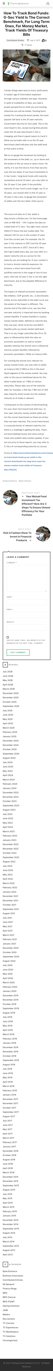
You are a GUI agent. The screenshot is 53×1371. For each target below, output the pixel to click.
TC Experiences (10, 1327)
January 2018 (9, 1094)
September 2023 (11, 805)
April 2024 (8, 775)
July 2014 (7, 1237)
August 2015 (9, 1189)
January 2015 (9, 1215)
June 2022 (8, 870)
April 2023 (8, 827)
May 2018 (7, 1077)
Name (10, 597)
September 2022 (11, 857)
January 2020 (9, 991)
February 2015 (10, 1211)
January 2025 (9, 736)
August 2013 (9, 1250)
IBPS (5, 1293)
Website (10, 622)
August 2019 (9, 1012)
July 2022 (7, 866)
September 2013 (11, 1246)
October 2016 (9, 1155)
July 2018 (7, 1069)
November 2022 (10, 848)
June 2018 (8, 1073)
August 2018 (9, 1064)
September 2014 (11, 1228)
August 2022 (9, 861)
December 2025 (10, 693)
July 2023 (8, 814)
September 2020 (11, 956)
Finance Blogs (10, 1288)
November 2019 (10, 999)
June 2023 (8, 818)
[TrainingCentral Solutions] (18, 3)
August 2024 (9, 758)
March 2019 (8, 1034)
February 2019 (10, 1038)
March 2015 (8, 1207)
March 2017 (8, 1138)
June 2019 (8, 1021)
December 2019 (10, 995)
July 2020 (8, 965)
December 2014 (10, 1220)
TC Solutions (9, 1336)
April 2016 (8, 1168)
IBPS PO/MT (9, 1301)
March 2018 (8, 1086)
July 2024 (8, 762)
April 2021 (8, 930)
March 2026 (9, 689)
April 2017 (8, 1133)
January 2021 (9, 943)
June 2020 (8, 969)
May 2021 (7, 926)
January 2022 (9, 892)
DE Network (8, 1284)
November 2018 (10, 1051)
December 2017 (10, 1099)
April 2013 (8, 1254)
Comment (12, 563)
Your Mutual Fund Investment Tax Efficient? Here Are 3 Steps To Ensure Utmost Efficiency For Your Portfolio (26, 504)
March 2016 (8, 1172)
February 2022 (10, 887)
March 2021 (8, 935)
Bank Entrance (10, 1271)
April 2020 (8, 978)
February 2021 (10, 939)
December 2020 (11, 948)
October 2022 (9, 853)
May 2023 (8, 822)
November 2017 (10, 1103)
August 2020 (9, 961)
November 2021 (10, 900)
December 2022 (10, 844)
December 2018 (10, 1047)
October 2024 (10, 749)
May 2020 (8, 974)
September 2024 (11, 753)
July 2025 (7, 710)
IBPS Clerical (9, 1297)
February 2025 (10, 732)
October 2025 (9, 702)
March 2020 (9, 982)
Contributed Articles (15, 40)
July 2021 (7, 917)
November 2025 (10, 697)
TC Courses (8, 1323)
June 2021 (8, 922)
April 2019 (8, 1030)
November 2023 (11, 797)
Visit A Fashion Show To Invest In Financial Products (26, 535)
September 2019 (11, 1008)
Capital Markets (10, 481)
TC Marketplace (10, 1331)
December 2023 (11, 792)
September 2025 (11, 706)
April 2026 (8, 684)
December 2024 (11, 740)
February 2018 (10, 1090)
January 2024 (9, 788)
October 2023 (10, 801)
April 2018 (8, 1082)
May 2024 (8, 771)
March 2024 (9, 779)
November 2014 (10, 1224)
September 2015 (11, 1185)
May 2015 (7, 1198)
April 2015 (8, 1202)
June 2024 (8, 766)
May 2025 (8, 719)
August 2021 (9, 913)
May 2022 (8, 874)
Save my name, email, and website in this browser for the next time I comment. (26, 641)
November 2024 (11, 745)
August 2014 (9, 1233)
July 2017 (7, 1120)
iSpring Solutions (11, 1306)
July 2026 (8, 671)
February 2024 (10, 784)
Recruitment (9, 1319)
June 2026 (8, 676)
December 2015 (10, 1177)
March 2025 (9, 727)
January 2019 (9, 1043)
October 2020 (10, 952)
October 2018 (9, 1056)
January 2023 (9, 840)
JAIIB (5, 1310)
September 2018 (11, 1060)
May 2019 (7, 1025)
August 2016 (9, 1159)
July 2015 (7, 1194)
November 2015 (10, 1181)
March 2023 (9, 831)
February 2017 (10, 1142)
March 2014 (8, 1241)
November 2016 (10, 1151)
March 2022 (9, 883)
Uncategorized (10, 1340)
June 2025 (8, 714)
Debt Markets (25, 481)
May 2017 (7, 1129)
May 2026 (8, 680)
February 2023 (10, 835)
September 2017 (11, 1112)
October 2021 (9, 904)
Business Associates (13, 1275)
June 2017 (8, 1125)
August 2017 (9, 1116)
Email (10, 609)
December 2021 (10, 896)
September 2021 (11, 909)
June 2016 (8, 1164)
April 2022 (8, 879)
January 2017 (9, 1146)
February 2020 (10, 987)
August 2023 (9, 809)
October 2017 (9, 1107)
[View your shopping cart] (47, 3)
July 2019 (7, 1017)
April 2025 (8, 723)
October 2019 (9, 1004)
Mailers (6, 1314)
